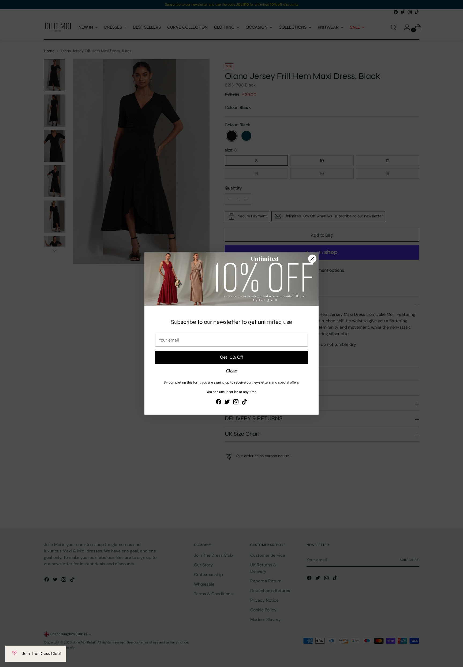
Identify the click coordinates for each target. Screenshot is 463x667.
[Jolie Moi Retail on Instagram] (236, 403)
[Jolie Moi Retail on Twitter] (227, 403)
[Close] (312, 259)
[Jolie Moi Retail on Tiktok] (244, 403)
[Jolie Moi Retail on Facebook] (218, 403)
